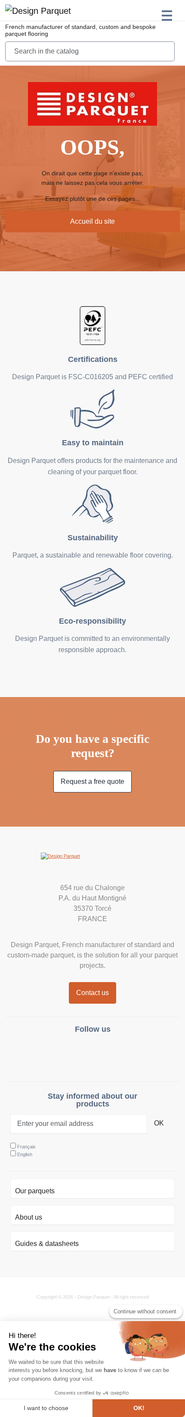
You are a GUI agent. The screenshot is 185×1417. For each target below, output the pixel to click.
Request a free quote (92, 781)
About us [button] (28, 1217)
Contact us (92, 992)
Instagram (71, 1054)
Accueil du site (92, 221)
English (24, 1154)
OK (159, 1123)
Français (26, 1146)
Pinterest (114, 1054)
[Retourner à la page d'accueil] (38, 10)
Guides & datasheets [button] (47, 1243)
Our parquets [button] (35, 1191)
